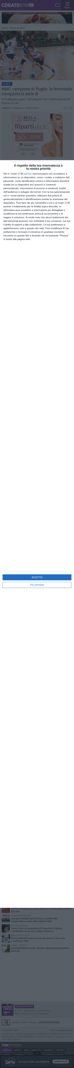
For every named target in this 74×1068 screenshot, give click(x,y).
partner (28, 173)
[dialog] (37, 534)
